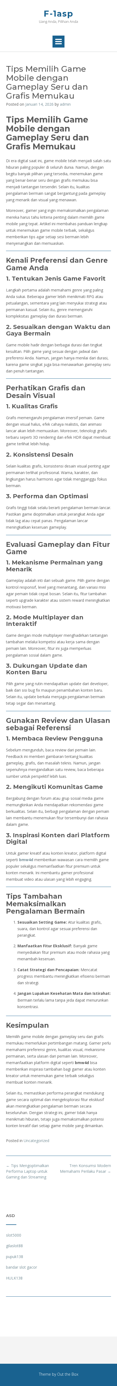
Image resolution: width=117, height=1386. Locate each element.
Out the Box (67, 1374)
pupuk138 (14, 1256)
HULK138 (14, 1278)
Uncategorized (36, 1140)
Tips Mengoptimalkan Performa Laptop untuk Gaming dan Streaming (27, 1171)
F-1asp (58, 14)
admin (65, 104)
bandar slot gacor (21, 1267)
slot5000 (13, 1235)
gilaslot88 (14, 1245)
